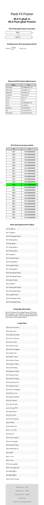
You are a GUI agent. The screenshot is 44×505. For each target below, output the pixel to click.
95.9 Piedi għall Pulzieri (13, 276)
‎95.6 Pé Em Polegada (13, 389)
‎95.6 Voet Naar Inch (12, 382)
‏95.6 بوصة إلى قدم (12, 408)
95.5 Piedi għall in (12, 262)
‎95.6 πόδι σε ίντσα (12, 346)
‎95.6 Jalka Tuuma (12, 357)
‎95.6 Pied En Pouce (12, 360)
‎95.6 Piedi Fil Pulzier (12, 378)
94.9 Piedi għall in (12, 240)
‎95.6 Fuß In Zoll (11, 342)
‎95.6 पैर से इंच (10, 422)
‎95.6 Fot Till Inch (11, 400)
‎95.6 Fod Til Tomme (12, 338)
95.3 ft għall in (10, 254)
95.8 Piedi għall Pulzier (13, 273)
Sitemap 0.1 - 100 (22, 487)
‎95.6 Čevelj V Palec (12, 445)
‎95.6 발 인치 (10, 434)
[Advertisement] (22, 5)
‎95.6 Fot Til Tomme (12, 438)
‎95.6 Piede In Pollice (12, 371)
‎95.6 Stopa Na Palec (12, 335)
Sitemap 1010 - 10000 (22, 494)
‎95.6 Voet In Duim (12, 404)
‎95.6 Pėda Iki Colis (12, 375)
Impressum (22, 498)
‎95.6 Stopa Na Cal (12, 386)
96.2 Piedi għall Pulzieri (13, 287)
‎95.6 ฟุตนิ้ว (9, 452)
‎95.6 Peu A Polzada (12, 419)
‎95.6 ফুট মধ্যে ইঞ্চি (11, 415)
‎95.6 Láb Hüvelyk (11, 367)
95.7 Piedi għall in (12, 269)
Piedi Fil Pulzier (22, 14)
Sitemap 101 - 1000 (22, 491)
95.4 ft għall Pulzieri (12, 258)
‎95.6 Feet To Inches (12, 327)
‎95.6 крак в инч (11, 331)
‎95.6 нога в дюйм (12, 441)
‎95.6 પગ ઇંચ (10, 456)
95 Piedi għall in (11, 243)
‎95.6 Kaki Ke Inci (11, 426)
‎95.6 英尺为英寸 (11, 471)
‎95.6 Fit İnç (9, 460)
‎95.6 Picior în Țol (11, 393)
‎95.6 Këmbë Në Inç (12, 448)
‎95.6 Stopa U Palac (12, 364)
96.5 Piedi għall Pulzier (13, 298)
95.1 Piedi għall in (12, 247)
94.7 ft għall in (10, 232)
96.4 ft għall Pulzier (12, 294)
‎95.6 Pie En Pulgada (12, 349)
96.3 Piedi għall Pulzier (13, 291)
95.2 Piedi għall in (12, 251)
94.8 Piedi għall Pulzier (13, 236)
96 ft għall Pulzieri (12, 280)
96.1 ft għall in (10, 284)
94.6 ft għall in (10, 229)
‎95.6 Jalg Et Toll (11, 353)
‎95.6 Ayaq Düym (11, 411)
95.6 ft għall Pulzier (12, 265)
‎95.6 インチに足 (11, 430)
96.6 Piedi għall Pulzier (13, 302)
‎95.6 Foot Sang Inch (12, 467)
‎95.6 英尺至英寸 (11, 475)
